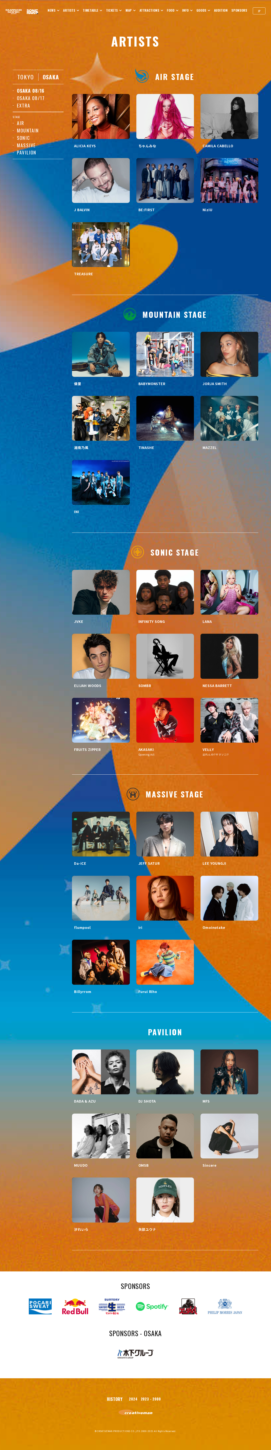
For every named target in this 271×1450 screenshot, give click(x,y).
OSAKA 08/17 (31, 98)
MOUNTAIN (28, 130)
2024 (133, 1399)
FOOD (170, 10)
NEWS (51, 10)
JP (259, 11)
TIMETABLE (90, 10)
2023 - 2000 (151, 1399)
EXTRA (23, 105)
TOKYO (25, 77)
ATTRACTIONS (149, 10)
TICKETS (112, 10)
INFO (185, 10)
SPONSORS (239, 10)
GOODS (201, 10)
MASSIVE (26, 145)
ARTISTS (69, 10)
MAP (129, 10)
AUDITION (221, 10)
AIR (20, 123)
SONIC (23, 137)
